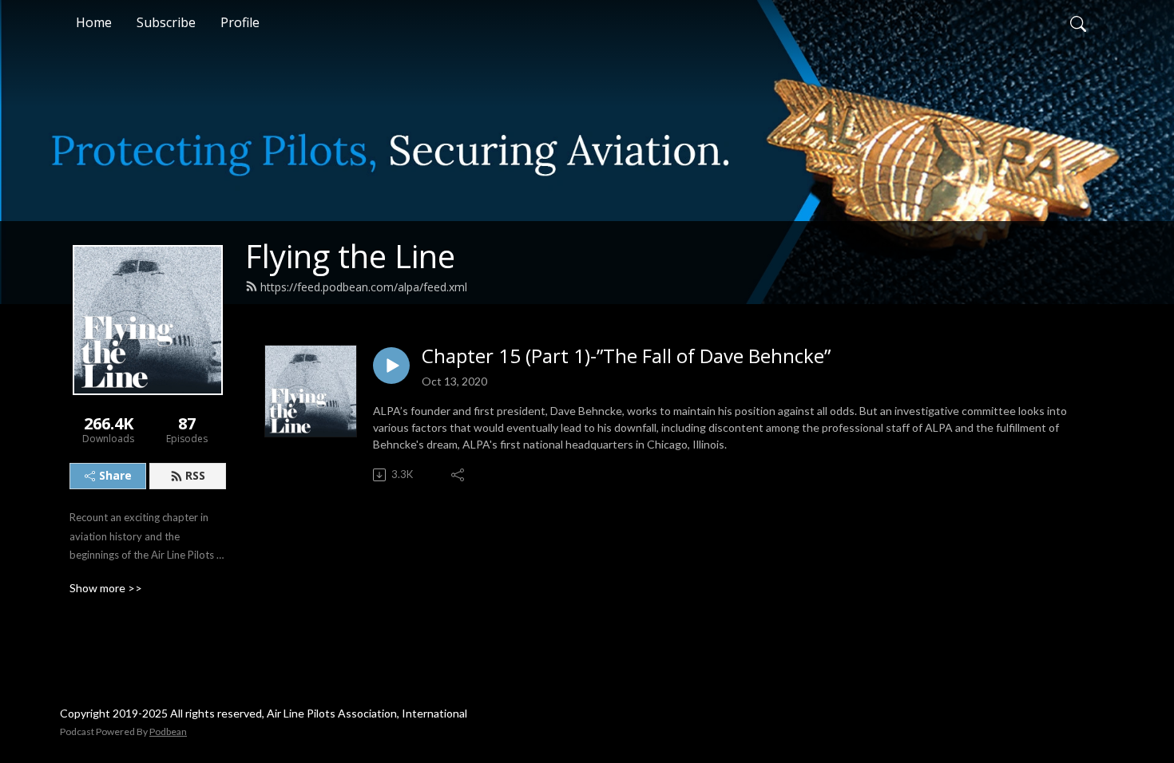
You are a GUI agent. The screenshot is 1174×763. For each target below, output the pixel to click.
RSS (195, 475)
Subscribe (166, 22)
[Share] (459, 475)
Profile (240, 22)
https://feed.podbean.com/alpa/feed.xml (363, 287)
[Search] (1078, 22)
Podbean (168, 731)
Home (94, 22)
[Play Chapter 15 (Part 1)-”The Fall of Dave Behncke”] (391, 365)
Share (115, 475)
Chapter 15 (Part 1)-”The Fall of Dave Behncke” (626, 356)
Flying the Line (350, 256)
